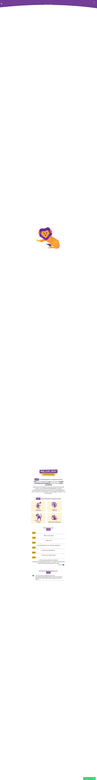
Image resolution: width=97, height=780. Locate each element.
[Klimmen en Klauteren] (54, 518)
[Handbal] (54, 506)
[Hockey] (38, 518)
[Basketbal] (38, 506)
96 (63, 564)
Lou (49, 481)
